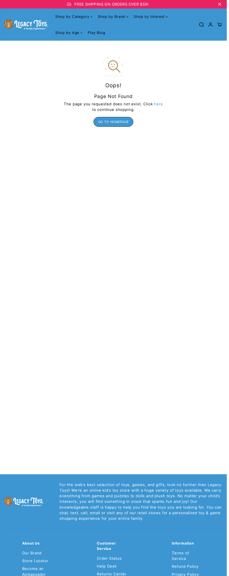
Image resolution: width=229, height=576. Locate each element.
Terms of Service (180, 556)
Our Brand (32, 553)
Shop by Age (68, 32)
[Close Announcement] (219, 4)
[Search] (201, 25)
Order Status (109, 558)
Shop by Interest (150, 16)
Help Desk (107, 566)
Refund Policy (185, 566)
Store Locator (35, 561)
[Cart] (219, 25)
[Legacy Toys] (25, 24)
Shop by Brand (112, 16)
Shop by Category (73, 16)
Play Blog (96, 32)
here (158, 104)
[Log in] (210, 25)
